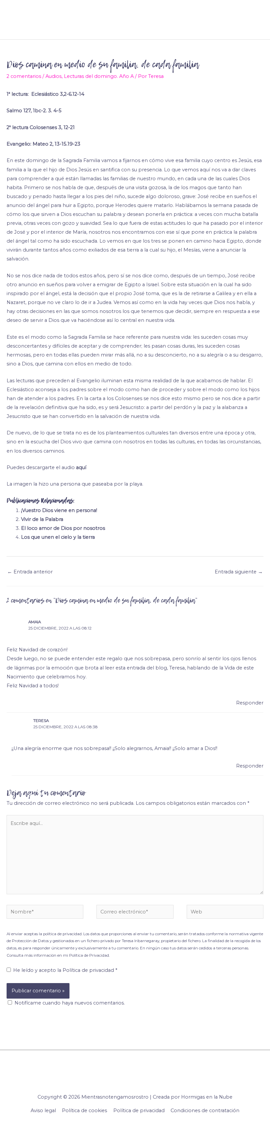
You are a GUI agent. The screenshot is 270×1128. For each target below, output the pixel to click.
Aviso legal (43, 1110)
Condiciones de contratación (205, 1110)
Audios (53, 76)
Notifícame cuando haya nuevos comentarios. (69, 1003)
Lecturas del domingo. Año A (99, 76)
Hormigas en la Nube (206, 1097)
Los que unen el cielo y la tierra (58, 537)
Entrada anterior (30, 572)
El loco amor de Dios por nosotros (63, 528)
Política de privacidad (89, 970)
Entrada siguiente (239, 572)
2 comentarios (24, 76)
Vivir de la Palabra (42, 519)
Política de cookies (84, 1110)
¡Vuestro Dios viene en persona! (59, 510)
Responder (249, 703)
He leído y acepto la (65, 970)
